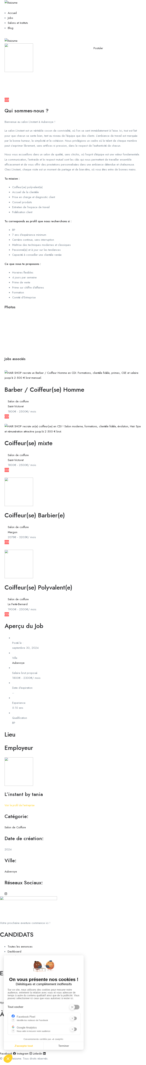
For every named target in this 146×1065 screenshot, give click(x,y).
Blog (10, 28)
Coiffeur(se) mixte (28, 443)
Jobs (10, 18)
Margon (12, 532)
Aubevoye (14, 85)
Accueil (12, 13)
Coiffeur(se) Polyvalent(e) (38, 587)
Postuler (98, 48)
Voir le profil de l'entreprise (19, 805)
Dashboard (14, 951)
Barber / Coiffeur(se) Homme (44, 389)
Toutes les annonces (20, 946)
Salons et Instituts (18, 23)
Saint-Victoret (16, 406)
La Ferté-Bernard (18, 604)
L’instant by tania (24, 794)
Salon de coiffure (18, 80)
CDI (7, 100)
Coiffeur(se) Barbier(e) (35, 515)
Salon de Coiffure (15, 827)
